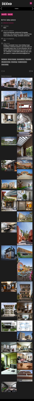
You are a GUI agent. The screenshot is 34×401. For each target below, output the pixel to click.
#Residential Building (6, 62)
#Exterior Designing (12, 59)
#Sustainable (28, 59)
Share (9, 14)
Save (3, 14)
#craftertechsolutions (22, 62)
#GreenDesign (14, 62)
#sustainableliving (21, 59)
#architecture (4, 59)
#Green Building (5, 64)
